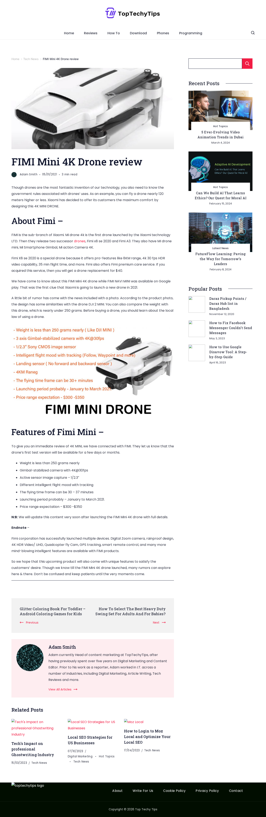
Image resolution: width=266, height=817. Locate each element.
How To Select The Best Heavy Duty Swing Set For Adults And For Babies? (130, 611)
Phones (163, 33)
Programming (190, 33)
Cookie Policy (174, 791)
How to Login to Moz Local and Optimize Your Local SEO (147, 736)
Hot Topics (220, 126)
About (117, 791)
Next (156, 622)
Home (69, 33)
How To (113, 33)
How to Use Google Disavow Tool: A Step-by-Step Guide (228, 352)
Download (138, 33)
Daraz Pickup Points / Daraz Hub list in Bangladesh (227, 303)
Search (247, 63)
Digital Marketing (80, 756)
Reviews (90, 33)
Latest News (220, 248)
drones (79, 241)
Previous (32, 622)
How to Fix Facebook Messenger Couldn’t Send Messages (230, 328)
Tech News (39, 763)
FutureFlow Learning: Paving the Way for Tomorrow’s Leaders (220, 259)
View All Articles (59, 689)
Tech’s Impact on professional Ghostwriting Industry (32, 749)
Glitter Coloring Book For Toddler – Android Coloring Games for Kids (52, 611)
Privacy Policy (207, 791)
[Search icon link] (253, 33)
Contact (236, 791)
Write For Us (143, 791)
